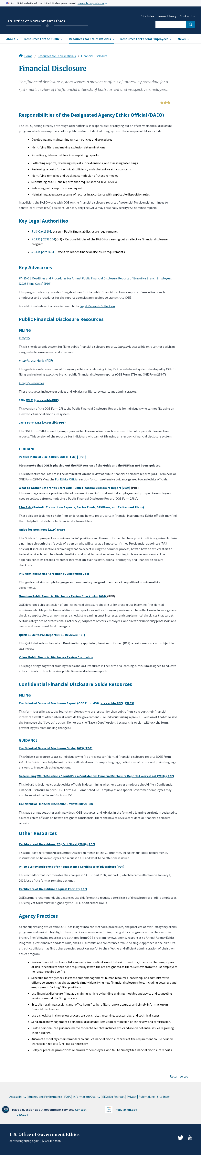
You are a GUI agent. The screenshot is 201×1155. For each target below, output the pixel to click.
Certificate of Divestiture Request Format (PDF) (53, 889)
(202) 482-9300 (51, 1141)
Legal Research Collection (97, 306)
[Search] (190, 24)
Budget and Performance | (46, 1097)
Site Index (147, 16)
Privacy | (132, 1097)
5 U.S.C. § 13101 (41, 231)
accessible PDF (47, 400)
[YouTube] (190, 1137)
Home (28, 56)
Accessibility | (18, 1097)
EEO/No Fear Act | (114, 1097)
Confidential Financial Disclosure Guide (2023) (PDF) (55, 748)
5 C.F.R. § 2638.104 (43, 239)
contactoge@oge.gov (23, 1141)
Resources (31, 383)
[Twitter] (180, 1137)
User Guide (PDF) (36, 360)
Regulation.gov (126, 1109)
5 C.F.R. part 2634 (42, 252)
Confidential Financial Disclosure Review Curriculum (56, 804)
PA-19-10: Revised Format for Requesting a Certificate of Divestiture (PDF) (71, 867)
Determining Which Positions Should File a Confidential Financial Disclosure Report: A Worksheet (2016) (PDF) (96, 776)
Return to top (179, 1076)
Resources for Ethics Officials (57, 56)
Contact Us (187, 16)
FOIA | (68, 1097)
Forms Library (167, 16)
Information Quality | (87, 1097)
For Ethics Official (67, 479)
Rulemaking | (147, 1097)
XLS (29, 400)
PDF (82, 457)
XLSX (129, 703)
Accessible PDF (54, 422)
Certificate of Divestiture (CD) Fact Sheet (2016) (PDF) (57, 844)
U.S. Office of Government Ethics (35, 21)
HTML (71, 457)
